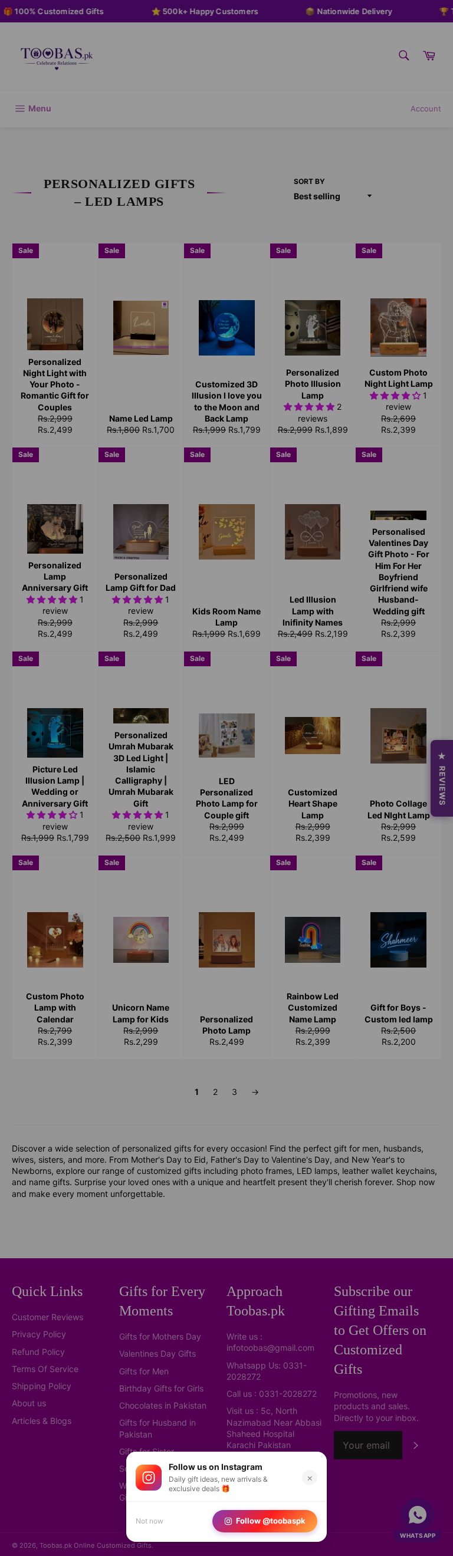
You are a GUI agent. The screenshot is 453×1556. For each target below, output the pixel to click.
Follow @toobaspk (271, 1520)
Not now (149, 1520)
